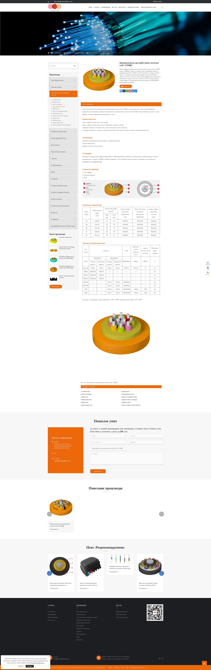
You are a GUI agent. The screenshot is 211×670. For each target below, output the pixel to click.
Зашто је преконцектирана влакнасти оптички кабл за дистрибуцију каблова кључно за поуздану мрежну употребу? (60, 584)
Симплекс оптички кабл (65, 237)
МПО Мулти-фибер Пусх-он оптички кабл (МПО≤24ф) (66, 257)
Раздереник (55, 219)
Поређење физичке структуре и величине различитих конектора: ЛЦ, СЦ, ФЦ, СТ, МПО (90, 567)
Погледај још (55, 287)
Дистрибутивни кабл (92, 53)
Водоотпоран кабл (58, 123)
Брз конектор (55, 145)
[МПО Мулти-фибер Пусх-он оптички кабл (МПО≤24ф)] (54, 260)
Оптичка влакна (56, 87)
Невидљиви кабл (57, 113)
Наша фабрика (52, 614)
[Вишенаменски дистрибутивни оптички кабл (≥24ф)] (61, 508)
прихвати (98, 471)
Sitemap (116, 667)
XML (127, 667)
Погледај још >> (54, 529)
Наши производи (53, 617)
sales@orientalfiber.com (64, 1)
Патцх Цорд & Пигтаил (58, 138)
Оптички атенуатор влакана (60, 206)
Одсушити (54, 179)
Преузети (122, 7)
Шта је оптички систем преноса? (149, 577)
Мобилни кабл (57, 120)
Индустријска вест (121, 614)
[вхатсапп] (162, 658)
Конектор (54, 213)
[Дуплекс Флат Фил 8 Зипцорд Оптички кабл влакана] (54, 250)
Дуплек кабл (56, 102)
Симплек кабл (57, 100)
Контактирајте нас (148, 7)
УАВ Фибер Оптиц (57, 80)
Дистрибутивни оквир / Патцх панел (63, 226)
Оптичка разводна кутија (59, 186)
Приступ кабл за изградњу (60, 116)
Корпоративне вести (122, 612)
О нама (97, 7)
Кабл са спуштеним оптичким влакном (66, 276)
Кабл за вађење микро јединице (62, 125)
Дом (90, 7)
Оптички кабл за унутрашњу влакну (74, 53)
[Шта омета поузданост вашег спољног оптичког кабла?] (120, 567)
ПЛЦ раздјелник (56, 165)
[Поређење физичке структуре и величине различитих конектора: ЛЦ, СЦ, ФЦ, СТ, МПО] (91, 558)
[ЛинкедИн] (160, 658)
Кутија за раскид (56, 199)
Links (110, 667)
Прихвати (29, 666)
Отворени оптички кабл (59, 131)
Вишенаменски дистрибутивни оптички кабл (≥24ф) (60, 525)
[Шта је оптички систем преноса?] (150, 563)
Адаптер (54, 159)
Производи (105, 7)
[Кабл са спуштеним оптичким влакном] (54, 279)
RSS (122, 667)
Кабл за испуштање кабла (60, 111)
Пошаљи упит (133, 7)
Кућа (51, 53)
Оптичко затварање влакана (60, 192)
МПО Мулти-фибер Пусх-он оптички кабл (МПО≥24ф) (66, 267)
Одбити (21, 666)
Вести (114, 7)
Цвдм (53, 172)
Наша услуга (51, 620)
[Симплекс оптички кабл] (54, 241)
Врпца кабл (56, 118)
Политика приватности (137, 667)
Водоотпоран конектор (58, 152)
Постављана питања (122, 617)
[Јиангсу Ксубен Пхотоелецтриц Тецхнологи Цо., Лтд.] (55, 7)
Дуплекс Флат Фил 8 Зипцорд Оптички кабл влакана (66, 247)
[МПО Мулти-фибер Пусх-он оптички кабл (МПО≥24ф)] (54, 270)
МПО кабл (56, 109)
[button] (49, 514)
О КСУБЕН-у (52, 612)
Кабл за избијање (58, 104)
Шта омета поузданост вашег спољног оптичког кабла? (118, 584)
